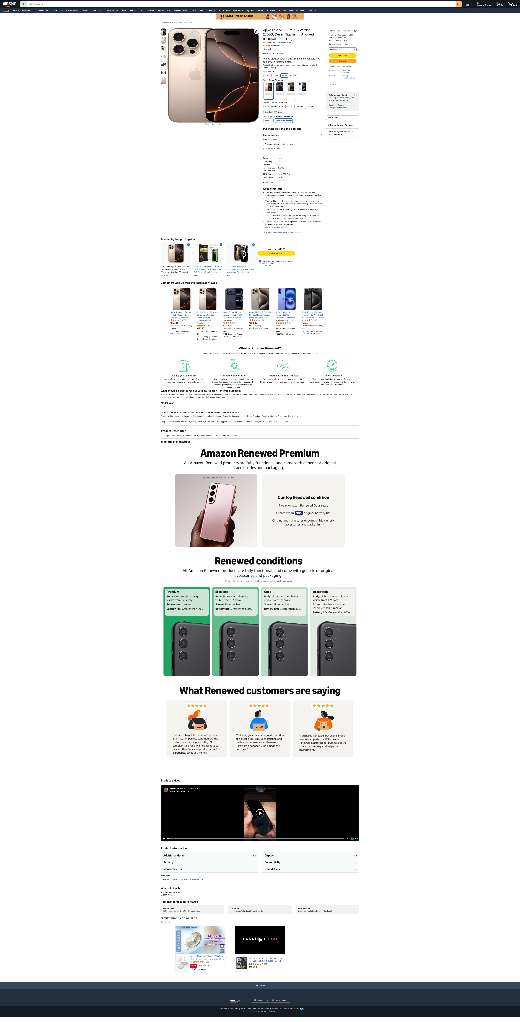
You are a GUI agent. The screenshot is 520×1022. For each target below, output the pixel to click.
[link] (208, 253)
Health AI (15, 11)
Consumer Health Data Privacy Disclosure (262, 1009)
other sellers (294, 65)
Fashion (150, 11)
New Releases (72, 11)
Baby (221, 11)
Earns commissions (194, 788)
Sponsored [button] (164, 922)
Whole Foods (97, 11)
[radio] (163, 32)
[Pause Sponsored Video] (222, 946)
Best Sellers (58, 11)
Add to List (332, 118)
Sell (142, 11)
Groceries (85, 11)
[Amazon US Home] (235, 1001)
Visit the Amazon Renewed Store (277, 42)
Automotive (212, 11)
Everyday (312, 11)
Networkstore (347, 67)
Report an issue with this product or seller (284, 232)
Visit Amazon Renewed (278, 422)
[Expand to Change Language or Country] (267, 1000)
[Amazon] (10, 4)
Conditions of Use (226, 1009)
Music (168, 11)
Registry (160, 11)
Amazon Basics (43, 11)
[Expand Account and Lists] (492, 5)
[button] (6, 10)
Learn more (293, 416)
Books (123, 11)
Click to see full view (213, 124)
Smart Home (271, 11)
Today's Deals (112, 11)
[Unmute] (356, 838)
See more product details (275, 228)
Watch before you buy (179, 791)
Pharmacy (300, 11)
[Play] (163, 838)
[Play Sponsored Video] (260, 940)
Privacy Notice (240, 1009)
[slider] (255, 838)
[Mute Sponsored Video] (222, 951)
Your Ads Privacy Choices (289, 1009)
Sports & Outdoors (255, 11)
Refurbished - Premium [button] (347, 71)
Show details (267, 266)
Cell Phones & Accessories (171, 22)
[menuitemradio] (352, 839)
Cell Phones (187, 22)
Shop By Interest (286, 11)
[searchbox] (241, 4)
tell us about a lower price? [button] (190, 880)
